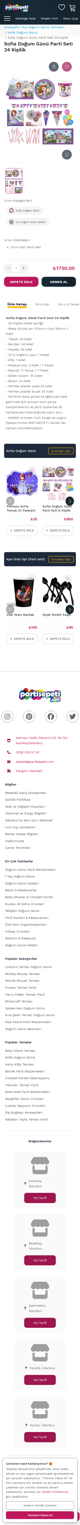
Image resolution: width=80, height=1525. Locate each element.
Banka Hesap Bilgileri (21, 834)
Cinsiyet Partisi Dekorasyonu (27, 1078)
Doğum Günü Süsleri (22, 883)
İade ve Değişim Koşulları (25, 806)
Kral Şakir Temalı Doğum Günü (30, 1015)
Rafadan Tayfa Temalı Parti (26, 1119)
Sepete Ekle (21, 282)
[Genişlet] (67, 155)
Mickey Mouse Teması (22, 974)
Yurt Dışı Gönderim (20, 827)
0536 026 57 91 (27, 752)
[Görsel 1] (56, 607)
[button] (61, 451)
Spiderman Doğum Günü (25, 1008)
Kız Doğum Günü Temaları (43, 27)
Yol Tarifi (40, 1198)
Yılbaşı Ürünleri (17, 931)
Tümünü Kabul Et (40, 1515)
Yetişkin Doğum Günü (22, 911)
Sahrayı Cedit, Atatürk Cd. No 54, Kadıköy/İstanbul (42, 740)
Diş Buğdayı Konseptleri (23, 1112)
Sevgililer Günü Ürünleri (24, 1099)
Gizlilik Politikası (18, 800)
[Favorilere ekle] (67, 67)
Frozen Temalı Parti (20, 987)
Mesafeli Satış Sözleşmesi (25, 793)
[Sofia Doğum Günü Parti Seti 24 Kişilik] (14, 181)
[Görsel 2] (61, 607)
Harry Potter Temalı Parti (25, 994)
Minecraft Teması (19, 1001)
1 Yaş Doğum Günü (20, 876)
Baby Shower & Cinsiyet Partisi (29, 897)
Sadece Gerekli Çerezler (40, 1505)
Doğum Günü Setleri (21, 945)
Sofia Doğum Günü (23, 32)
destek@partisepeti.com (35, 762)
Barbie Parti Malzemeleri (24, 1071)
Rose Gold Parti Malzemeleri (27, 1092)
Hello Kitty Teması (19, 1064)
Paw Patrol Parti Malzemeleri (28, 1022)
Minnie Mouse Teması (22, 981)
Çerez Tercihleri (17, 848)
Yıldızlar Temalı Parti (21, 1085)
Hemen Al (58, 282)
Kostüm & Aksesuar (20, 938)
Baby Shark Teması (20, 1051)
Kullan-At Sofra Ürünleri (24, 904)
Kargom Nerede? (29, 771)
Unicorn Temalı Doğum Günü (28, 967)
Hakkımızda (14, 841)
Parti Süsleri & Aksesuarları (27, 918)
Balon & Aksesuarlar (21, 890)
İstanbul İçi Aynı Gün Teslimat (29, 820)
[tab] (17, 304)
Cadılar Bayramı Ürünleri (25, 1106)
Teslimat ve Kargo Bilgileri (25, 813)
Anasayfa (11, 27)
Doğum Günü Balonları (23, 1029)
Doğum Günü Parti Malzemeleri (30, 870)
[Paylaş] (54, 67)
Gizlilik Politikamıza (55, 1491)
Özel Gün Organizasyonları (26, 924)
